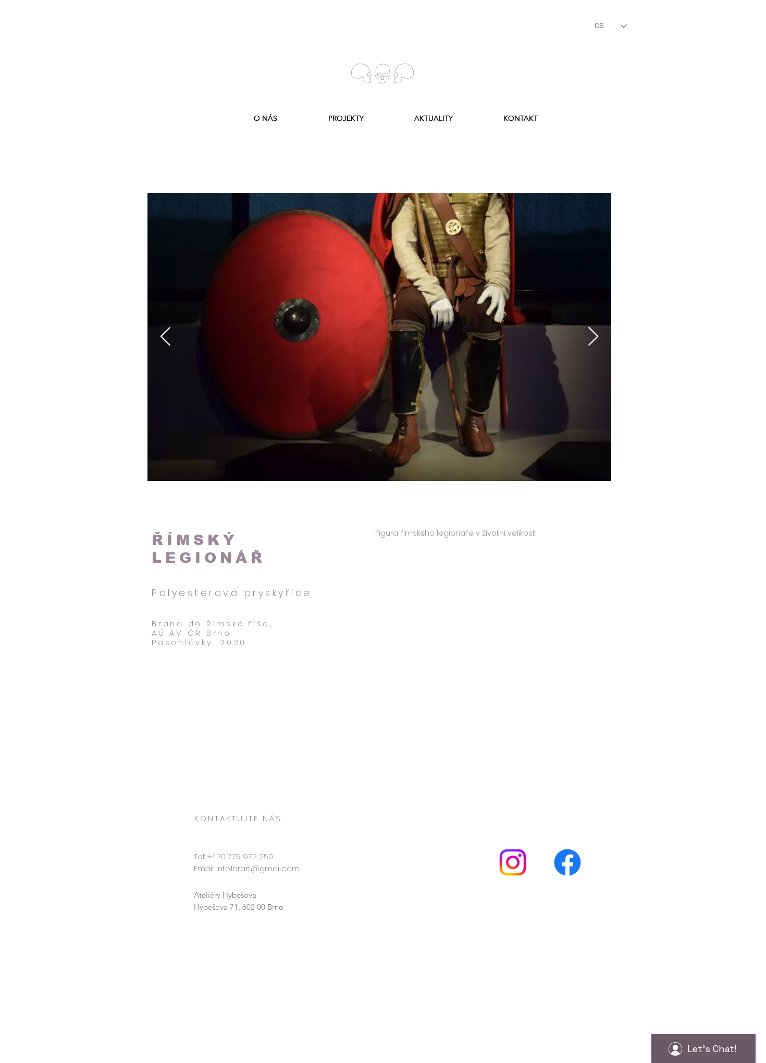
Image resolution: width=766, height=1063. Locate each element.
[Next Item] (593, 337)
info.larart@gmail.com (258, 868)
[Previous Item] (165, 337)
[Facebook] (567, 862)
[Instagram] (512, 862)
